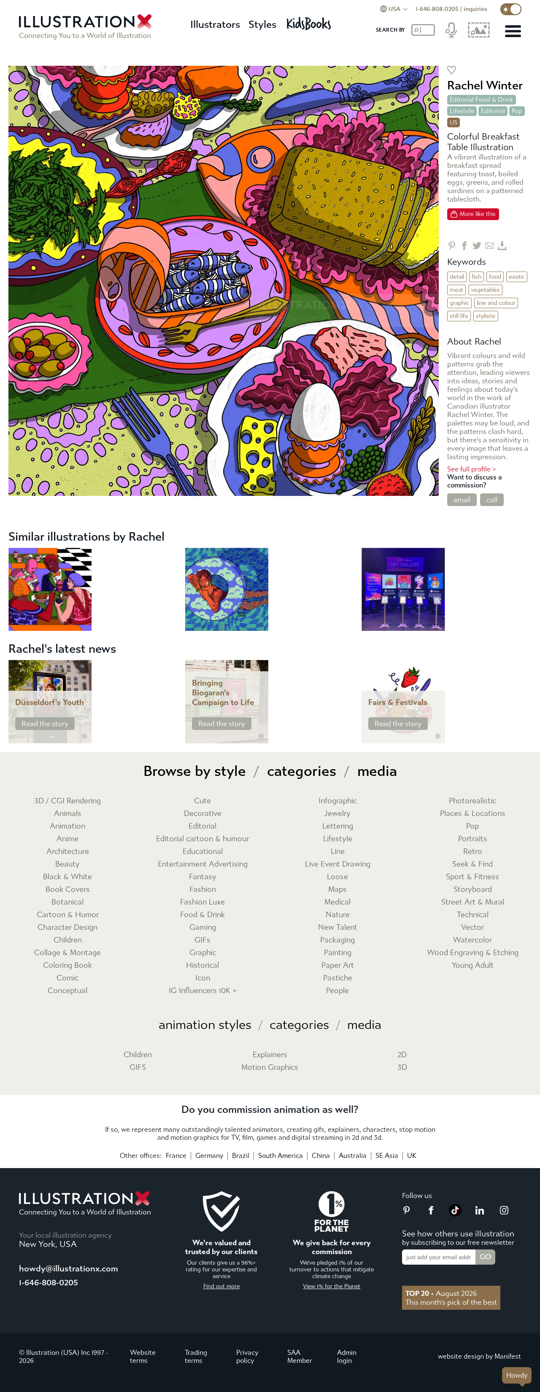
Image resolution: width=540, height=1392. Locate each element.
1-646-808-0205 (437, 9)
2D (402, 1054)
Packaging (337, 940)
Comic (67, 978)
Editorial (493, 111)
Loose (337, 876)
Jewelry (337, 813)
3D (402, 1067)
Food (495, 276)
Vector (472, 927)
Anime (67, 839)
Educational (203, 851)
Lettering (337, 826)
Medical (337, 902)
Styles (262, 24)
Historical (202, 965)
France (176, 1156)
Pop (517, 111)
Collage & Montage (67, 952)
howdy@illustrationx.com (68, 1269)
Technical (473, 914)
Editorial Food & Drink (481, 99)
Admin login (346, 1357)
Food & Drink (202, 914)
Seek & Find (472, 864)
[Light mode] (511, 9)
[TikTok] (455, 1214)
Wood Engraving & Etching (472, 952)
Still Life (459, 316)
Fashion (202, 889)
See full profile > (471, 469)
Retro (472, 851)
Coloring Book (67, 965)
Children (68, 940)
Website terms (143, 1357)
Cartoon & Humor (68, 914)
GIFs (202, 940)
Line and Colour (496, 303)
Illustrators (215, 24)
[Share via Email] (489, 245)
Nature (338, 914)
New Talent (337, 927)
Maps (337, 889)
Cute (202, 801)
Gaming (202, 927)
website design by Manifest (479, 1356)
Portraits (472, 839)
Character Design (67, 927)
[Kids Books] (310, 21)
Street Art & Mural (472, 902)
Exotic (517, 276)
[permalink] (84, 736)
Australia (353, 1156)
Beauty (67, 864)
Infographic (338, 801)
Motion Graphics (269, 1067)
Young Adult (473, 965)
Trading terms (196, 1357)
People (337, 990)
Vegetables (485, 289)
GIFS (138, 1067)
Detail (457, 276)
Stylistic (486, 316)
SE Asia (386, 1156)
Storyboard (473, 889)
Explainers (270, 1054)
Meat (456, 289)
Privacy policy (247, 1357)
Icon (202, 978)
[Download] (502, 245)
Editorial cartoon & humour (202, 839)
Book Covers (68, 889)
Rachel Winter (485, 85)
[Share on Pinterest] (451, 245)
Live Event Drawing (337, 864)
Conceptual (67, 990)
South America (280, 1156)
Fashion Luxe (202, 902)
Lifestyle (462, 111)
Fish (476, 276)
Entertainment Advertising (203, 864)
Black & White (67, 876)
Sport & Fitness (472, 876)
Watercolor (472, 940)
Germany (209, 1156)
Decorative (202, 813)
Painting (337, 952)
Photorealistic (472, 801)
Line (338, 851)
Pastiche (337, 978)
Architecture (67, 851)
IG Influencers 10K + (203, 990)
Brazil (240, 1156)
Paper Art (337, 965)
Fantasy (202, 876)
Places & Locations (472, 813)
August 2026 (441, 1293)
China (321, 1156)
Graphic (459, 303)
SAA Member (299, 1357)
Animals (67, 813)
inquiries (475, 9)
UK (411, 1156)
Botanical (67, 902)
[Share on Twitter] (476, 245)
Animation (67, 826)
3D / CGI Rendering (67, 801)
